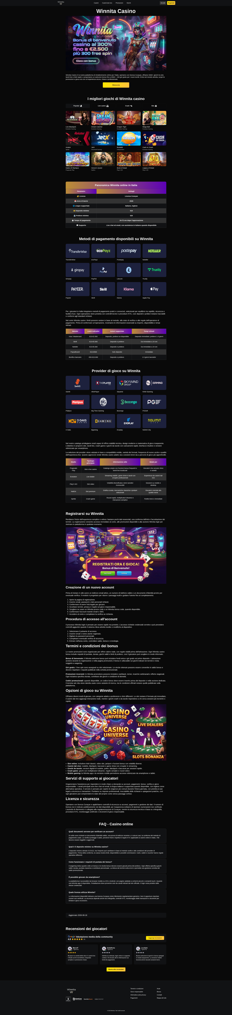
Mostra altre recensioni (116, 969)
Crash (127, 106)
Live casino (102, 106)
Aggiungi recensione (155, 938)
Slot (152, 106)
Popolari (76, 106)
